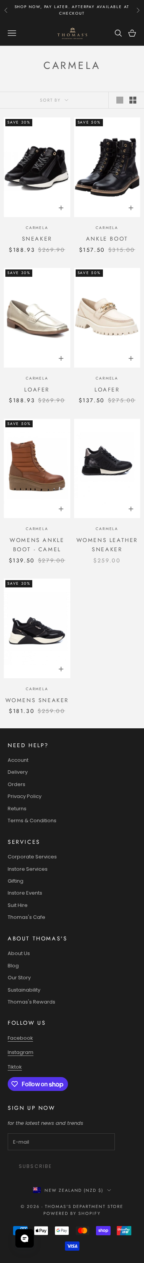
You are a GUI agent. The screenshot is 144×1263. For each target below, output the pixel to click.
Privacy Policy (24, 796)
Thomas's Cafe (26, 917)
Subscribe (35, 1166)
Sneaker (37, 239)
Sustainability (24, 990)
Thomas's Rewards (31, 1001)
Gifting (15, 881)
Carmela (37, 228)
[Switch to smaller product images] (132, 100)
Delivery (18, 772)
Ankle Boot (107, 239)
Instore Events (25, 893)
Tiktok (15, 1067)
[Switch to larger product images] (119, 100)
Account (18, 760)
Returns (17, 808)
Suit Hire (18, 905)
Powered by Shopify (72, 1213)
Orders (16, 784)
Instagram (20, 1052)
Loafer (37, 389)
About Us (19, 953)
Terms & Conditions (32, 820)
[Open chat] (24, 1238)
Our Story (19, 977)
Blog (13, 965)
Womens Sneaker (37, 700)
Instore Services (28, 869)
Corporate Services (32, 856)
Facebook (20, 1038)
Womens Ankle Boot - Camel (37, 544)
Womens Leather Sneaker (107, 544)
